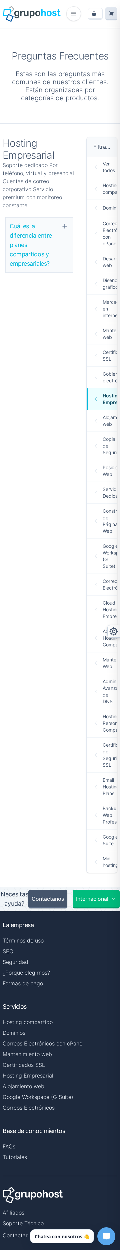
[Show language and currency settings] (113, 631)
